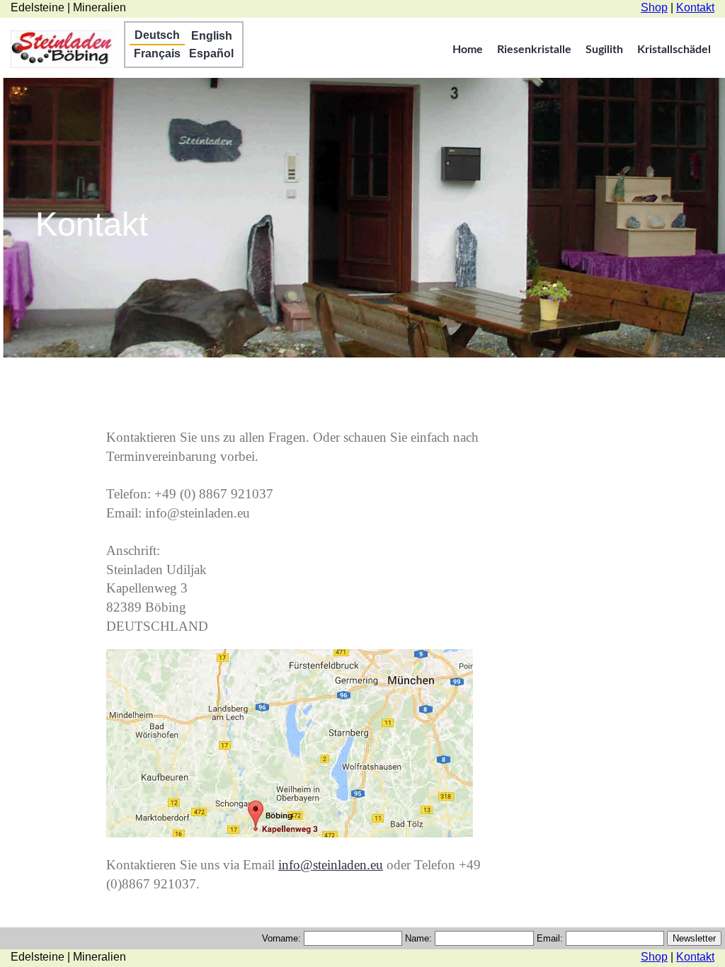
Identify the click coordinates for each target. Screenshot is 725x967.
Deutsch (157, 35)
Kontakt (695, 7)
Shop (654, 7)
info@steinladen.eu (330, 864)
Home (467, 49)
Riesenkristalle (534, 49)
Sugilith (604, 49)
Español (211, 53)
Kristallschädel (674, 49)
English (211, 36)
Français (157, 53)
